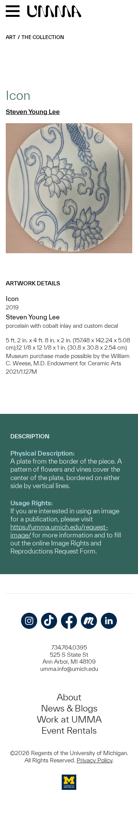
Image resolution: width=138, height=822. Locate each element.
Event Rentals (69, 730)
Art (11, 37)
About (69, 697)
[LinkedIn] (109, 621)
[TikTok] (49, 621)
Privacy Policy (94, 760)
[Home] (54, 11)
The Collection (42, 37)
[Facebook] (69, 621)
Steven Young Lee (33, 111)
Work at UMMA (69, 719)
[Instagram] (29, 621)
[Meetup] (89, 621)
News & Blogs (69, 708)
